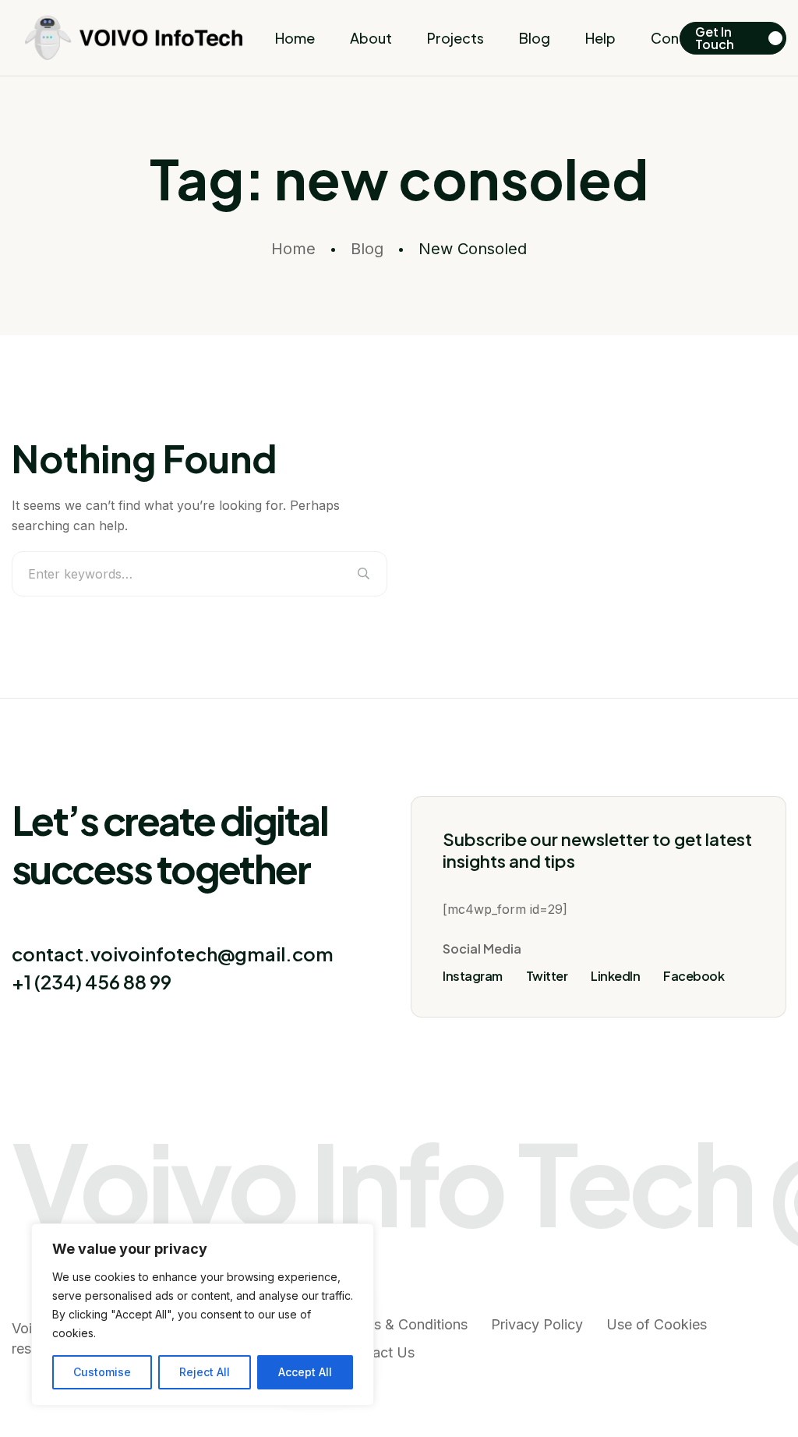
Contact (679, 38)
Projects (455, 38)
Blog (534, 38)
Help (600, 38)
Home (295, 38)
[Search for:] (199, 574)
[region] (202, 1314)
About (371, 38)
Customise (102, 1372)
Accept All (305, 1372)
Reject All (204, 1372)
